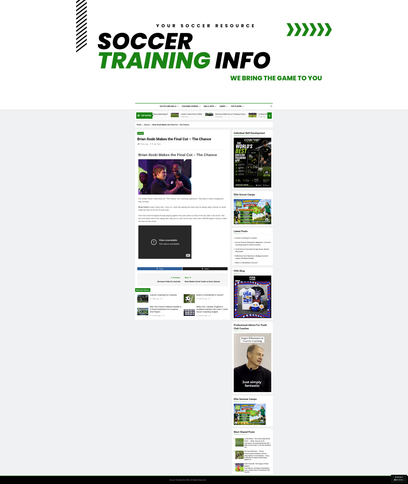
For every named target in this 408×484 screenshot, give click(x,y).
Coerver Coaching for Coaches (163, 295)
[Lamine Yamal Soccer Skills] (169, 115)
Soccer (140, 133)
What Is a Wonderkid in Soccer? (210, 295)
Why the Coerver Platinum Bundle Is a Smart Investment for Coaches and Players (165, 309)
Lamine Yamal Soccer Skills (185, 114)
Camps (222, 106)
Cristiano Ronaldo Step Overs (264, 114)
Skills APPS (209, 106)
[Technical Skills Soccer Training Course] (204, 114)
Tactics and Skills (168, 106)
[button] (399, 479)
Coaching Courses (190, 106)
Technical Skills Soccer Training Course (225, 114)
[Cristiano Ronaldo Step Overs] (247, 115)
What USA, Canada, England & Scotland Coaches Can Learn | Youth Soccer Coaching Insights (212, 309)
